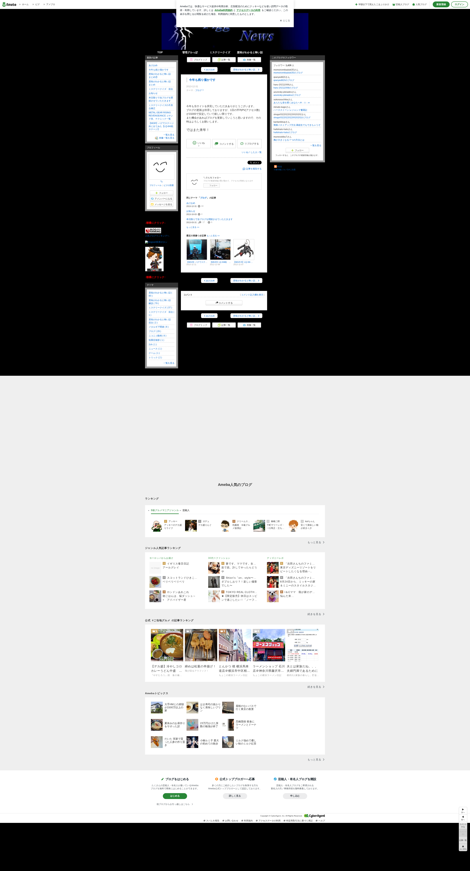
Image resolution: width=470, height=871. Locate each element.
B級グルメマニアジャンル (165, 510)
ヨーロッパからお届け (161, 558)
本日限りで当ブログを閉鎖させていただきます (209, 219)
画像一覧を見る (166, 138)
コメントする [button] (226, 144)
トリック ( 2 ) (155, 357)
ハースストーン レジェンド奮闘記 (290, 110)
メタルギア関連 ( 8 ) (159, 327)
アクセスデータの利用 (269, 820)
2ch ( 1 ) (153, 344)
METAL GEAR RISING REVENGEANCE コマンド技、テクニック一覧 (161, 115)
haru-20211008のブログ (286, 87)
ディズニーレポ (275, 558)
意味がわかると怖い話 (250, 52)
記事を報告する (254, 168)
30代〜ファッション (219, 558)
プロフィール (155, 185)
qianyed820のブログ (284, 80)
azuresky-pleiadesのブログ (287, 95)
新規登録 (441, 4)
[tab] (165, 510)
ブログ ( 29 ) (155, 331)
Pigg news (235, 40)
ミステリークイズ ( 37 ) (160, 307)
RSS (279, 166)
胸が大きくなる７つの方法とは (289, 140)
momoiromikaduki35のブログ (288, 72)
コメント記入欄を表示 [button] (252, 294)
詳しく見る (235, 795)
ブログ (198, 90)
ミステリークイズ (220, 52)
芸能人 (186, 510)
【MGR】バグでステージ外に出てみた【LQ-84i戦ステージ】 (161, 126)
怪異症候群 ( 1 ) (156, 340)
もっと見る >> (192, 227)
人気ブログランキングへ (157, 236)
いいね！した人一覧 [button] (252, 152)
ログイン (459, 4)
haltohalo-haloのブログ (285, 132)
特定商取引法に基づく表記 (299, 820)
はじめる (175, 795)
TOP (160, 52)
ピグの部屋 (169, 185)
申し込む (295, 795)
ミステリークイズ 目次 (161, 89)
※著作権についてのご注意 (285, 170)
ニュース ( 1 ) (155, 348)
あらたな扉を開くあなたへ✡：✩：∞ (292, 102)
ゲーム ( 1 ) (154, 353)
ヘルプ (321, 820)
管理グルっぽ (190, 52)
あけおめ (190, 203)
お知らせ (190, 211)
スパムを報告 (212, 820)
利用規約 (248, 820)
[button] (463, 847)
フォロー (213, 185)
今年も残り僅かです (202, 79)
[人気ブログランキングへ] (153, 232)
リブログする (252, 143)
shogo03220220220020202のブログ (292, 117)
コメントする (225, 302)
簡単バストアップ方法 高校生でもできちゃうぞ (297, 125)
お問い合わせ (231, 820)
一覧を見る (315, 145)
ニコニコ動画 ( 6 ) (157, 335)
